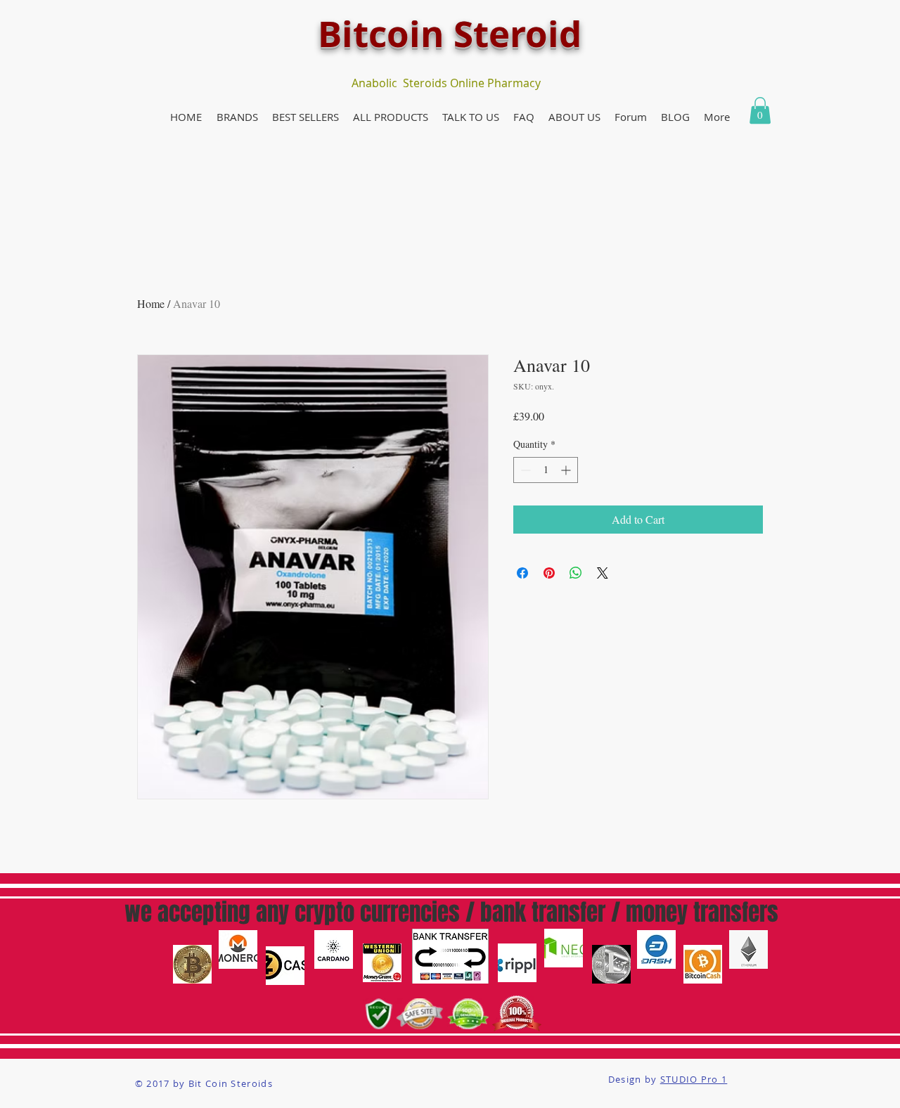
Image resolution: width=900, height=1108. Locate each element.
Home (151, 303)
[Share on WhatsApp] (575, 573)
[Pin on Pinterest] (549, 573)
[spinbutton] (545, 470)
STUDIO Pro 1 (694, 1079)
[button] (237, 117)
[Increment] (567, 470)
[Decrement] (524, 470)
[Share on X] (602, 573)
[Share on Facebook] (522, 573)
